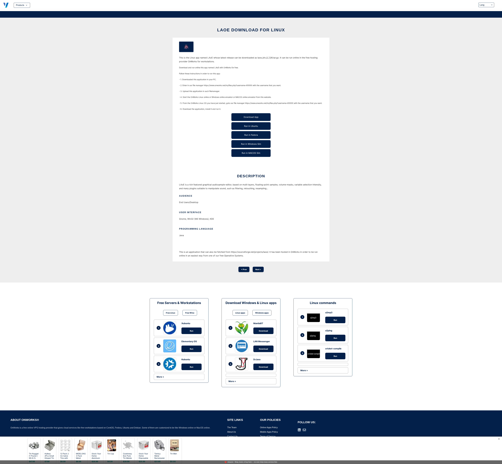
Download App (251, 117)
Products (20, 5)
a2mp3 (328, 312)
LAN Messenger (261, 341)
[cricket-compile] (314, 353)
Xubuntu (185, 323)
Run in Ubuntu (251, 126)
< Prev (244, 269)
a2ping (328, 330)
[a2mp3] (314, 317)
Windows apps (262, 313)
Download (263, 331)
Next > (258, 269)
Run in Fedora (251, 135)
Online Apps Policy (269, 427)
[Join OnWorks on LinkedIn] (299, 429)
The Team (231, 427)
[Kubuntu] (170, 364)
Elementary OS (189, 341)
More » (160, 376)
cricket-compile (333, 348)
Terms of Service (267, 436)
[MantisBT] (242, 327)
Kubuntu (185, 359)
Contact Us (232, 436)
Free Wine (189, 313)
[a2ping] (314, 335)
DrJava (256, 359)
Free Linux (170, 313)
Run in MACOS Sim (251, 153)
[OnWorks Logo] (5, 5)
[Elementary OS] (170, 345)
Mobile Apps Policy (269, 432)
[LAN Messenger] (242, 345)
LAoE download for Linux (251, 30)
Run (191, 331)
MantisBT (258, 323)
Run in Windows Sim (251, 144)
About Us (231, 432)
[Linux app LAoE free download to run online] (186, 47)
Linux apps (240, 313)
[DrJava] (242, 364)
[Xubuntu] (170, 327)
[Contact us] (304, 429)
